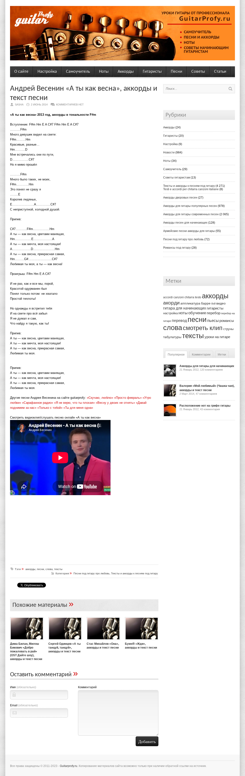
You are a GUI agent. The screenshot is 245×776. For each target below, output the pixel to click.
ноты (183, 312)
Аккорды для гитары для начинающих (206, 366)
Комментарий (87, 687)
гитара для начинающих (184, 308)
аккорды (30, 569)
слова (49, 569)
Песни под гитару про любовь (91, 573)
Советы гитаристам (176, 177)
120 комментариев (211, 369)
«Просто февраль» (128, 397)
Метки (222, 354)
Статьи (220, 71)
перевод (179, 321)
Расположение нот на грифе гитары (204, 405)
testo (198, 297)
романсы (226, 321)
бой (213, 303)
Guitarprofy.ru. (69, 766)
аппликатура (190, 303)
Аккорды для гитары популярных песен (190, 206)
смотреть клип (203, 328)
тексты (58, 569)
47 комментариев (206, 393)
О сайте (21, 71)
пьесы (213, 320)
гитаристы (215, 308)
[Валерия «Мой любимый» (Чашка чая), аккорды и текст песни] (170, 396)
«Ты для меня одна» (78, 407)
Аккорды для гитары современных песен (191, 214)
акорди (171, 303)
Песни (176, 71)
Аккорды (126, 71)
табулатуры (172, 337)
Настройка (47, 71)
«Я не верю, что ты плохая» (74, 402)
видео (221, 303)
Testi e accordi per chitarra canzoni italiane (191, 189)
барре (206, 303)
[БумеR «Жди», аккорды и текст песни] (141, 640)
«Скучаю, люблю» (100, 397)
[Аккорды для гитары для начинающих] (170, 376)
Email (24, 705)
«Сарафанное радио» (37, 402)
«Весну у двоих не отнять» (115, 402)
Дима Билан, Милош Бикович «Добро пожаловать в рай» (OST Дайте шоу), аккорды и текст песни (26, 651)
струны (228, 329)
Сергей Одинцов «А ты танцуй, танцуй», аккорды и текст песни (64, 647)
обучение (197, 313)
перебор (213, 313)
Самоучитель (78, 71)
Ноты (104, 71)
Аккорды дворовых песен (180, 197)
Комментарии (201, 354)
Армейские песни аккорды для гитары (189, 231)
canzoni (178, 297)
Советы (198, 71)
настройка (170, 313)
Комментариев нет (70, 104)
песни (40, 569)
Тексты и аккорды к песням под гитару (134, 573)
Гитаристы (152, 71)
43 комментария (210, 409)
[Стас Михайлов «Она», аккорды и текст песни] (103, 640)
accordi (168, 297)
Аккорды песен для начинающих (185, 222)
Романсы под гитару (177, 247)
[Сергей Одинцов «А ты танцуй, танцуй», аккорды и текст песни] (65, 640)
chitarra (189, 297)
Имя (23, 687)
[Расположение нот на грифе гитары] (170, 416)
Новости (169, 152)
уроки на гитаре (217, 337)
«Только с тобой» (49, 407)
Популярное (176, 354)
